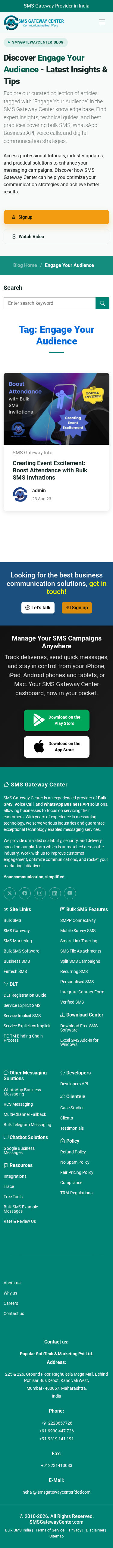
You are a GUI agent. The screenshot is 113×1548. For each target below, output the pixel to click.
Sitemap (56, 1536)
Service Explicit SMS (22, 1005)
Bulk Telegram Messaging (27, 1124)
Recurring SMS (74, 971)
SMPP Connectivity (78, 920)
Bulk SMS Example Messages (21, 1209)
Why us (10, 1293)
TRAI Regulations (76, 1193)
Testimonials (72, 1128)
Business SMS (17, 961)
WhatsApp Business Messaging (22, 1092)
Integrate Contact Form (82, 992)
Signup (25, 217)
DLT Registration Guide (25, 995)
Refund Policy (73, 1152)
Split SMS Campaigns (80, 961)
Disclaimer (95, 1530)
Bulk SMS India (18, 1530)
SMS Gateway (17, 930)
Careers (11, 1303)
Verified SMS (72, 1002)
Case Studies (72, 1108)
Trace (9, 1186)
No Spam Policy (74, 1162)
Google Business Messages (19, 1150)
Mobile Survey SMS (78, 930)
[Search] (102, 303)
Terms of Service (50, 1530)
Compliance (71, 1182)
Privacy (75, 1530)
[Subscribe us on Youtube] (70, 893)
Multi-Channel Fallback (25, 1114)
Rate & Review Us (20, 1221)
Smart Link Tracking (78, 941)
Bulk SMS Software (21, 951)
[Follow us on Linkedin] (55, 893)
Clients (66, 1118)
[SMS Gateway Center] (35, 22)
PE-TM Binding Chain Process (23, 1038)
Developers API (74, 1084)
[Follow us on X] (10, 893)
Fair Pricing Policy (76, 1172)
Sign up (79, 607)
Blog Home (25, 265)
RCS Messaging (18, 1104)
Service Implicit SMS (22, 1015)
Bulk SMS (12, 920)
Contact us (14, 1313)
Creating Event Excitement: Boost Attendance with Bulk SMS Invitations (50, 470)
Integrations (15, 1176)
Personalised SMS (77, 982)
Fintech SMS (15, 971)
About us (12, 1283)
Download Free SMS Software (79, 1028)
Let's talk (40, 607)
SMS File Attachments (80, 951)
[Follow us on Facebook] (25, 893)
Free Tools (13, 1197)
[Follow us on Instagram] (40, 893)
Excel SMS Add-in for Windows (79, 1042)
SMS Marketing (18, 941)
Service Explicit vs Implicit (27, 1026)
